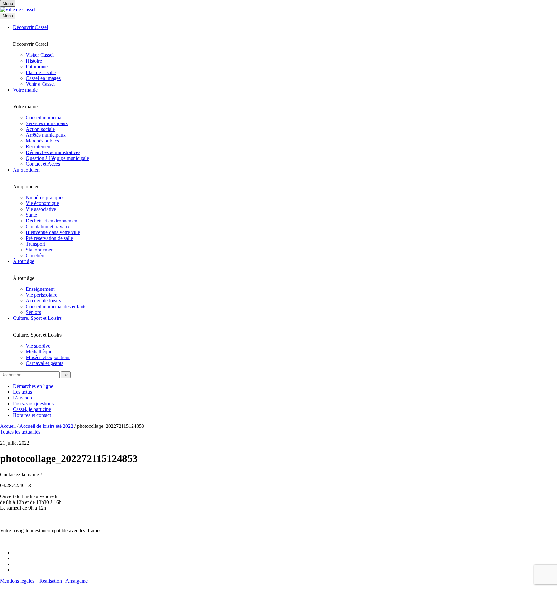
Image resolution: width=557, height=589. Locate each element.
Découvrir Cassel (30, 27)
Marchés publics (42, 140)
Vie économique (42, 203)
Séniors (33, 312)
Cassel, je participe (32, 409)
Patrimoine (37, 66)
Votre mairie (25, 90)
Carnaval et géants (44, 363)
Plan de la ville (41, 72)
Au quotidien (26, 169)
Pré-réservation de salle (49, 238)
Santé (31, 215)
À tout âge (23, 261)
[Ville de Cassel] (17, 9)
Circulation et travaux (48, 226)
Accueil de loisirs (43, 300)
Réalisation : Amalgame (63, 581)
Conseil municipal (44, 117)
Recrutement (39, 146)
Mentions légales (17, 581)
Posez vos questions (33, 403)
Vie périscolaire (41, 295)
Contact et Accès (43, 164)
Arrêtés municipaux (46, 135)
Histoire (34, 61)
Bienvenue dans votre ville (53, 232)
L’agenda (22, 397)
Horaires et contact (32, 415)
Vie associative (41, 209)
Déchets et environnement (52, 220)
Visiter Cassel (40, 55)
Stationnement (40, 249)
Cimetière (35, 255)
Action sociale (40, 129)
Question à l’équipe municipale (57, 158)
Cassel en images (43, 78)
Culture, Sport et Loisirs (37, 318)
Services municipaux (47, 123)
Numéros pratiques (45, 197)
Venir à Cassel (40, 84)
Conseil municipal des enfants (56, 306)
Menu (8, 16)
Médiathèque (39, 351)
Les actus (22, 392)
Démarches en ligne (33, 386)
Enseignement (40, 289)
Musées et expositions (48, 357)
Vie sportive (38, 345)
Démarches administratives (53, 152)
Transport (35, 244)
